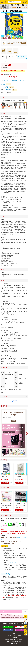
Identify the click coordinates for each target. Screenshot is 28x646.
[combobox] (14, 2)
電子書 (6, 81)
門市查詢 (11, 623)
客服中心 (23, 623)
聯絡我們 (14, 633)
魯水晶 (6, 87)
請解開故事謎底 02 (5, 476)
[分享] (25, 630)
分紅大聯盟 (16, 623)
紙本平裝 (3, 57)
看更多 (23, 42)
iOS (10, 562)
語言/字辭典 (14, 81)
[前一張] (2, 105)
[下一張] (26, 105)
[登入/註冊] (23, 2)
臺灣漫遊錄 (18, 476)
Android (14, 562)
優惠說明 (5, 67)
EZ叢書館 (8, 90)
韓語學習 (22, 81)
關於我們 (5, 623)
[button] (1, 2)
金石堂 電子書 (11, 57)
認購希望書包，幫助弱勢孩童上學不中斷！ (12, 71)
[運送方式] (25, 633)
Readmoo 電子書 (21, 57)
